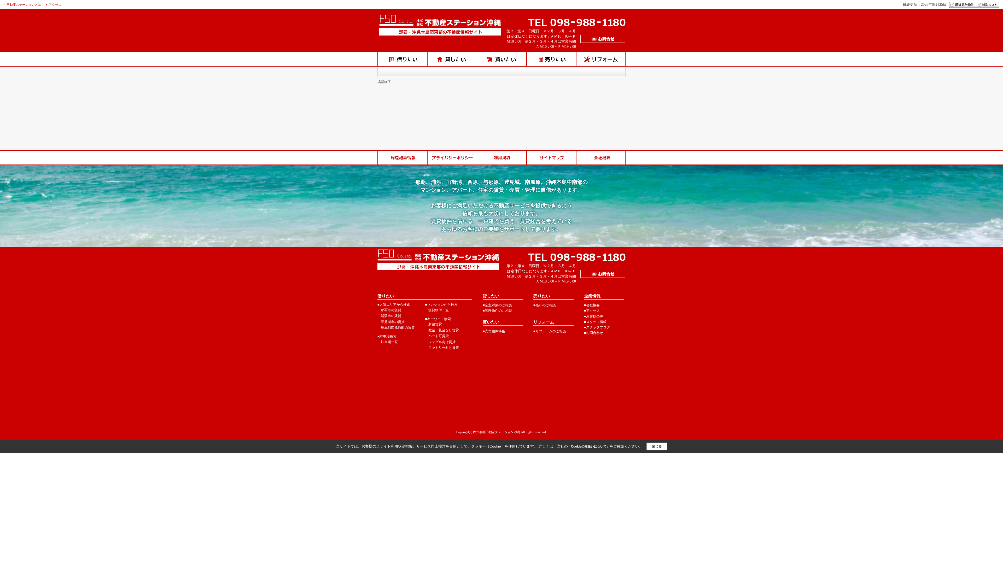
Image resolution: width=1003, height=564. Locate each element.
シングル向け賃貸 (442, 342)
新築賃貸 (435, 324)
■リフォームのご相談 (549, 331)
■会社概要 (592, 305)
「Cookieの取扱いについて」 (589, 446)
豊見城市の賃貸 (393, 322)
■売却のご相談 (544, 305)
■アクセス (592, 311)
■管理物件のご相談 (497, 311)
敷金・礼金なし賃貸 (443, 330)
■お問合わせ (593, 333)
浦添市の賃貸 (391, 316)
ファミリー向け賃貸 (443, 348)
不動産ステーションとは (24, 5)
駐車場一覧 (389, 342)
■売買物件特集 (494, 331)
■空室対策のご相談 (497, 305)
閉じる (657, 446)
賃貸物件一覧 (438, 310)
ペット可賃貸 (438, 336)
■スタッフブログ (597, 327)
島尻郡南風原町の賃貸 (398, 328)
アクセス (55, 5)
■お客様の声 (593, 316)
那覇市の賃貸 (391, 310)
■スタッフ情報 (595, 322)
